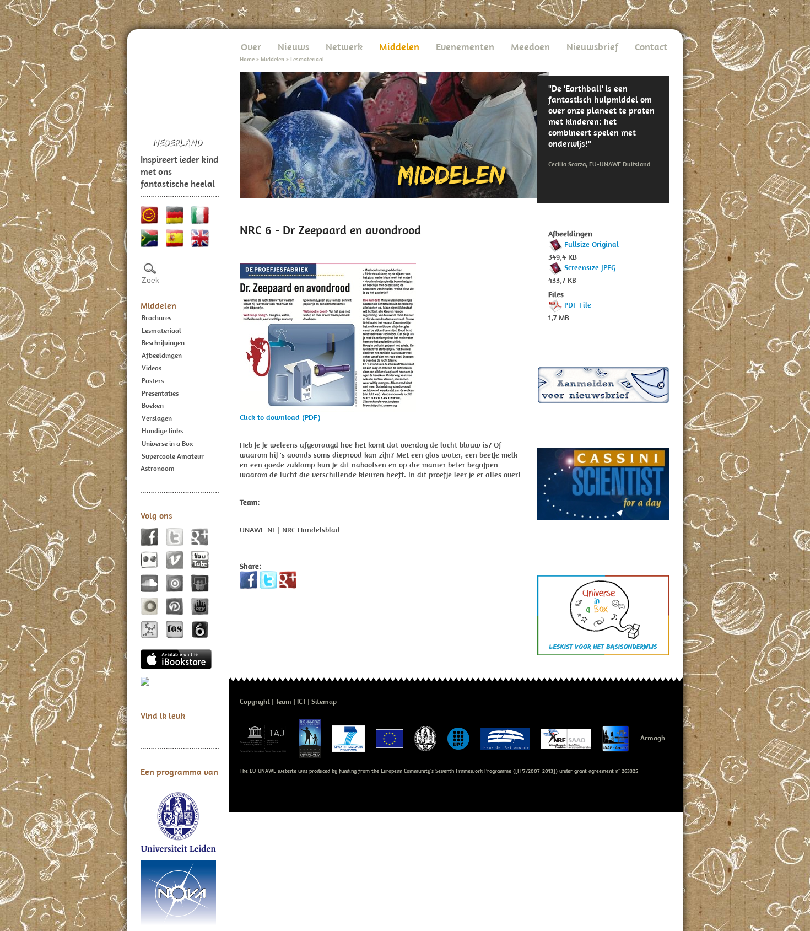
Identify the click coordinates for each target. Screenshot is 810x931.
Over (251, 46)
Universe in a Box (167, 443)
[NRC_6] (328, 337)
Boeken (153, 405)
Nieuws (293, 46)
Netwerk (344, 46)
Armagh (652, 737)
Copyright (255, 701)
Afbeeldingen (162, 355)
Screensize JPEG (589, 267)
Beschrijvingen (163, 342)
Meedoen (530, 46)
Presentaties (160, 393)
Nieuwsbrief (592, 46)
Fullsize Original (591, 244)
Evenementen (465, 46)
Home (247, 59)
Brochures (156, 317)
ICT (301, 701)
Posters (153, 380)
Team (283, 701)
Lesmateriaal (161, 330)
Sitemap (324, 701)
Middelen (158, 305)
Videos (151, 368)
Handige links (162, 430)
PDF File (577, 305)
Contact (651, 46)
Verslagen (157, 418)
